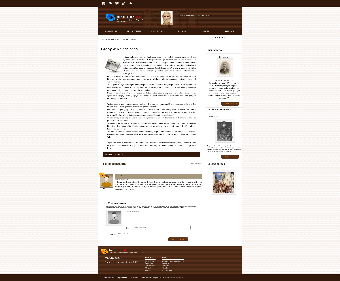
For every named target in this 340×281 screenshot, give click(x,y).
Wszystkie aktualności (126, 39)
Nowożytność (158, 31)
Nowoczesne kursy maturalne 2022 (121, 262)
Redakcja (165, 263)
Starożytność (110, 31)
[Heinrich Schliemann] (225, 76)
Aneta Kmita (109, 155)
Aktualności (166, 268)
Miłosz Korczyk (122, 176)
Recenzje (165, 266)
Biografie (229, 31)
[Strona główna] (103, 3)
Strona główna (108, 39)
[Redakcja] (110, 3)
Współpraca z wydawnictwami (173, 261)
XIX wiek (182, 31)
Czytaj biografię (231, 103)
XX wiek (206, 31)
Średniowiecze (134, 31)
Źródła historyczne (168, 270)
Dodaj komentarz (196, 163)
